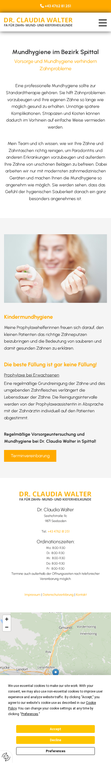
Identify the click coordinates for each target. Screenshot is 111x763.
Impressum (32, 595)
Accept (55, 729)
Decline (55, 740)
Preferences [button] (29, 714)
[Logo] (38, 21)
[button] (91, 22)
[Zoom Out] (7, 627)
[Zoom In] (7, 619)
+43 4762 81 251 (58, 6)
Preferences (55, 751)
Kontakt (81, 595)
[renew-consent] (6, 757)
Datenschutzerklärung (58, 595)
